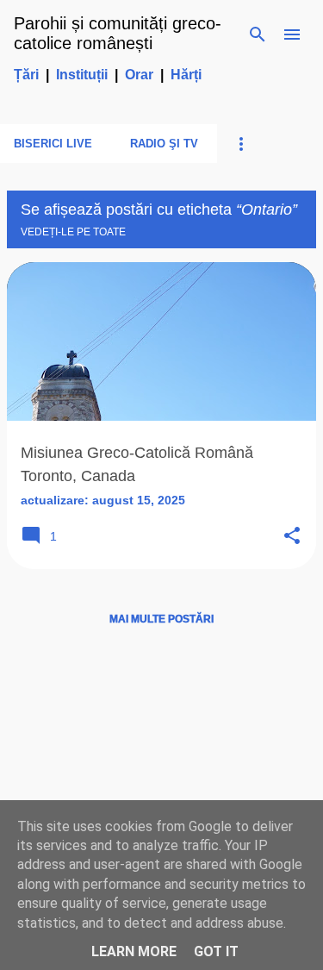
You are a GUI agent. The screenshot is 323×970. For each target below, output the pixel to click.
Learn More (134, 951)
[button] (292, 536)
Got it (216, 951)
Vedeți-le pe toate (73, 232)
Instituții (82, 74)
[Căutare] (257, 34)
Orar (139, 74)
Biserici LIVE (53, 143)
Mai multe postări (161, 619)
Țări (26, 74)
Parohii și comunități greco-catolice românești (117, 33)
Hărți (186, 74)
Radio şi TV (164, 143)
